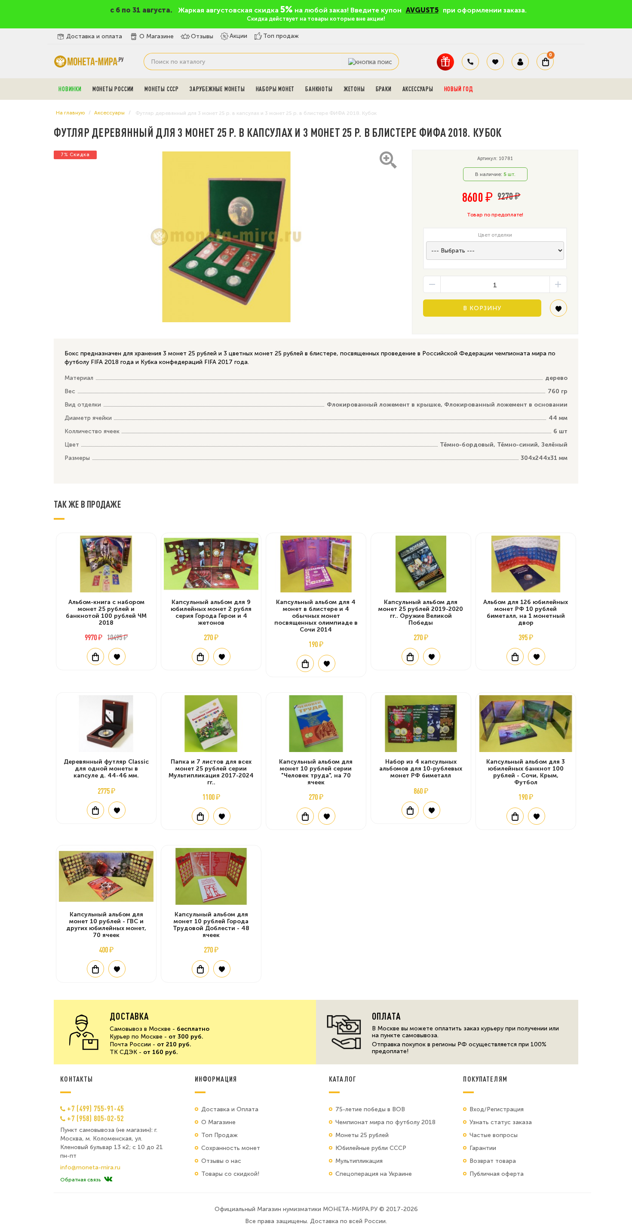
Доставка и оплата (94, 36)
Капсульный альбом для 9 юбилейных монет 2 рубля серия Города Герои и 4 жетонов (211, 612)
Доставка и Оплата (229, 1109)
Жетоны (354, 89)
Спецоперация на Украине (373, 1174)
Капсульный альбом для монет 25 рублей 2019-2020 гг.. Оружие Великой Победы (420, 612)
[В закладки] (558, 311)
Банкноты (318, 89)
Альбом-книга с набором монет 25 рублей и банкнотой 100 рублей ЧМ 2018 (106, 612)
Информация (216, 1079)
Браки (384, 89)
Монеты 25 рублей (362, 1135)
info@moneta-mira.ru (90, 1168)
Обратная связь (80, 1180)
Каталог (342, 1079)
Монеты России (113, 89)
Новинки (70, 89)
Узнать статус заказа (500, 1122)
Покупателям (485, 1079)
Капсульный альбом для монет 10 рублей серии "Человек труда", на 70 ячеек (316, 772)
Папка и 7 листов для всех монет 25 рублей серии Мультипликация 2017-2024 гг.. (211, 772)
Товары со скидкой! (230, 1174)
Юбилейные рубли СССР (370, 1148)
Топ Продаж (219, 1135)
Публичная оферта (496, 1174)
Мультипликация (359, 1161)
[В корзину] (95, 656)
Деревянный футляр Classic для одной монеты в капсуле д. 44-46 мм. (106, 768)
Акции (238, 36)
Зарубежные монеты (217, 89)
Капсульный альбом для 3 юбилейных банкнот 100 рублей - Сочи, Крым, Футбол (525, 772)
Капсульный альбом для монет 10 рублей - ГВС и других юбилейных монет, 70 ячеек (106, 925)
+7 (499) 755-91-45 (95, 1108)
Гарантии (482, 1148)
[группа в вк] (108, 1180)
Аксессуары (417, 89)
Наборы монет (275, 89)
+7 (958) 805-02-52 (95, 1118)
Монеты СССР (161, 89)
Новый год (458, 89)
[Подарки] (445, 61)
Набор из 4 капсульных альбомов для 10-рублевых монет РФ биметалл (420, 768)
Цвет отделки (495, 235)
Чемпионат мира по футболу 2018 (385, 1122)
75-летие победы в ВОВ (370, 1109)
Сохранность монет (230, 1148)
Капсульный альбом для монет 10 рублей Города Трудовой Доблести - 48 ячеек (211, 925)
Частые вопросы (493, 1135)
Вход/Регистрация (496, 1109)
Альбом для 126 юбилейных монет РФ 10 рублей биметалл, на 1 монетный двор (525, 612)
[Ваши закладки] (495, 61)
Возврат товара (492, 1161)
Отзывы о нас (221, 1161)
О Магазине (156, 36)
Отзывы (202, 36)
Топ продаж (281, 36)
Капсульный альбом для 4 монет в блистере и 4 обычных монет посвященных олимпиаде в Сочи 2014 (316, 615)
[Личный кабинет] (520, 61)
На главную (70, 113)
